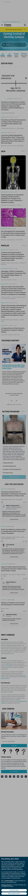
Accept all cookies (14, 890)
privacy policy (9, 880)
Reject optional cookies (14, 893)
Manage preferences (6, 884)
